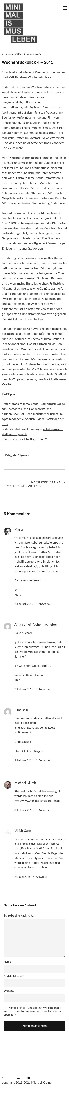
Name (8, 962)
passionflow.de (12, 107)
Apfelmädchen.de (29, 117)
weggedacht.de (12, 102)
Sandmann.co (52, 107)
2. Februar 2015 (11, 54)
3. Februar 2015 (23, 760)
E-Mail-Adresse (14, 976)
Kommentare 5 (32, 54)
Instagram (5, 1074)
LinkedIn (25, 1074)
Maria (18, 529)
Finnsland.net (11, 122)
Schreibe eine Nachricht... (20, 915)
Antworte (44, 604)
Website (9, 991)
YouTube (15, 1074)
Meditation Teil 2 (35, 439)
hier (40, 319)
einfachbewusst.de (14, 309)
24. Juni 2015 (22, 877)
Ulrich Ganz (22, 830)
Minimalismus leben (21, 23)
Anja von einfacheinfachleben (36, 624)
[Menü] (63, 6)
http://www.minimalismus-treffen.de (37, 801)
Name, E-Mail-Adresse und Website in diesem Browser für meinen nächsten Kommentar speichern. (33, 1011)
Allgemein (23, 455)
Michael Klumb (25, 783)
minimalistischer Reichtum (45, 414)
